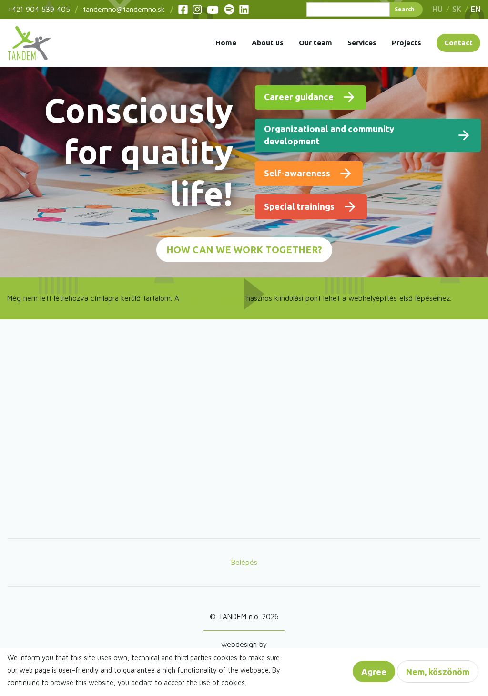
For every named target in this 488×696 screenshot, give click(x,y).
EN (475, 9)
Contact (458, 43)
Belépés (244, 562)
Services (361, 43)
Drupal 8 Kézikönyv (213, 298)
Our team (315, 43)
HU (437, 9)
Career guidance (299, 97)
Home (225, 43)
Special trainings (299, 207)
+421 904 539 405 (39, 9)
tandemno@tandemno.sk (124, 9)
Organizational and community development (329, 135)
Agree (373, 671)
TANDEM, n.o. (29, 43)
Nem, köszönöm (437, 671)
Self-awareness (297, 173)
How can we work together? (244, 249)
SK (456, 9)
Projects (406, 43)
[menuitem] (29, 43)
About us (268, 43)
